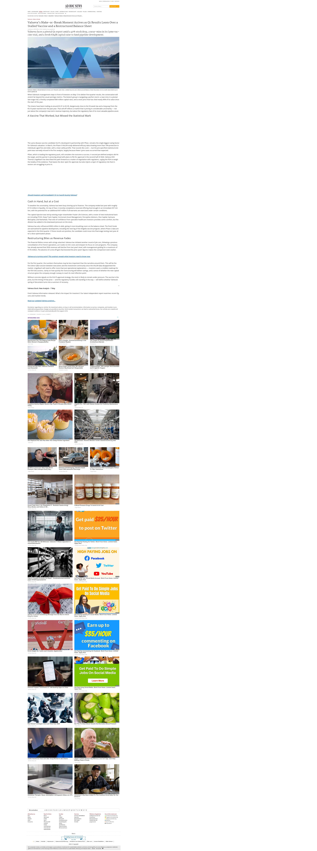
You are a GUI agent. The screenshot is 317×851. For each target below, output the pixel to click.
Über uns (89, 841)
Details (93, 848)
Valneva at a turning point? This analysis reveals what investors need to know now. (59, 256)
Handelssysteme (63, 820)
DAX (29, 815)
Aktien (60, 823)
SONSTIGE (99, 11)
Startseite (41, 16)
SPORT (57, 11)
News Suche (113, 6)
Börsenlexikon (33, 810)
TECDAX (30, 818)
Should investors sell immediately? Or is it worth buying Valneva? (52, 195)
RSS (112, 1)
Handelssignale (62, 822)
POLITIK (52, 11)
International (47, 828)
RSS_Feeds (76, 820)
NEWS (29, 11)
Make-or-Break (36, 19)
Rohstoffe (61, 818)
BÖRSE (40, 11)
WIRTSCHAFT (46, 11)
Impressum (50, 841)
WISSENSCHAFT (72, 11)
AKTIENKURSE (34, 11)
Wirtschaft (46, 817)
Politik (45, 818)
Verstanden (98, 848)
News (37, 841)
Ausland (46, 823)
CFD (60, 815)
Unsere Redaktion (99, 841)
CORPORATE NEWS (50, 13)
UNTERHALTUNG (63, 11)
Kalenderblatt (47, 829)
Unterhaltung (47, 826)
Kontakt (76, 822)
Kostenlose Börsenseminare (94, 817)
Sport (45, 820)
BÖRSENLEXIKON (106, 1)
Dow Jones (30, 822)
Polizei (45, 824)
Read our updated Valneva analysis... (41, 301)
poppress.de (93, 822)
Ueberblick (51, 16)
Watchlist (76, 817)
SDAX (29, 820)
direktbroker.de (93, 820)
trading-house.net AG (95, 815)
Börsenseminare (63, 828)
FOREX (60, 817)
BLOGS (100, 1)
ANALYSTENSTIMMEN (42, 13)
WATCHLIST (117, 1)
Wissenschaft (47, 822)
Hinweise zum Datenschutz (77, 841)
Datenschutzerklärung (62, 841)
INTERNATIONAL (92, 11)
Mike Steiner (109, 841)
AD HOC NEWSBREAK (79, 815)
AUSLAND (79, 11)
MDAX (29, 817)
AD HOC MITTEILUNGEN (32, 13)
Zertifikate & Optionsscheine (63, 825)
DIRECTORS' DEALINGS (59, 13)
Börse (45, 16)
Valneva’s (30, 19)
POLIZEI (85, 11)
